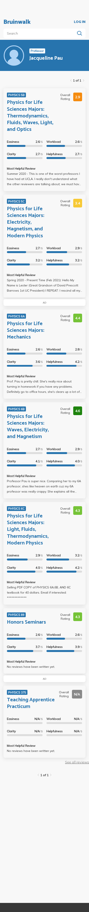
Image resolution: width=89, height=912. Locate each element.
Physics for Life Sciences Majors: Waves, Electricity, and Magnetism (28, 426)
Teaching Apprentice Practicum (31, 703)
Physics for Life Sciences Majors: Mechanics (25, 330)
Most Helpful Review (21, 168)
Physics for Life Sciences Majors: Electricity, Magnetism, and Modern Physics (25, 222)
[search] (40, 33)
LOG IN (80, 22)
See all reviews (77, 762)
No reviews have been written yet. (31, 667)
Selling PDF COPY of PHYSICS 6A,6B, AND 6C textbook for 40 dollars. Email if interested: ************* (39, 592)
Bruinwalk (17, 22)
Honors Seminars (26, 622)
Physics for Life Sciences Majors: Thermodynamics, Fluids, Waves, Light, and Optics (30, 116)
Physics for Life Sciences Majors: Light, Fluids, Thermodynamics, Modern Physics (28, 529)
